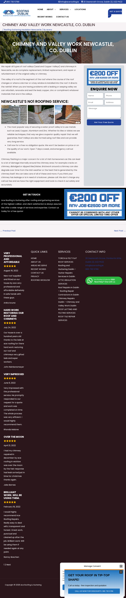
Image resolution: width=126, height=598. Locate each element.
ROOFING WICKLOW (40, 280)
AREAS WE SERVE (39, 265)
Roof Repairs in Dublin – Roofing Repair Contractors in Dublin (68, 291)
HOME (34, 258)
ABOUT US (36, 262)
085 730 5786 (92, 269)
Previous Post (8, 230)
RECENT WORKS (38, 269)
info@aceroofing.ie (70, 1)
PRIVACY (35, 276)
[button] (121, 566)
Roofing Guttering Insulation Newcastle (22, 29)
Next (8, 564)
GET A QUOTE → (115, 13)
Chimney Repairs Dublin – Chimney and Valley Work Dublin (68, 302)
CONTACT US (37, 272)
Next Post (120, 230)
